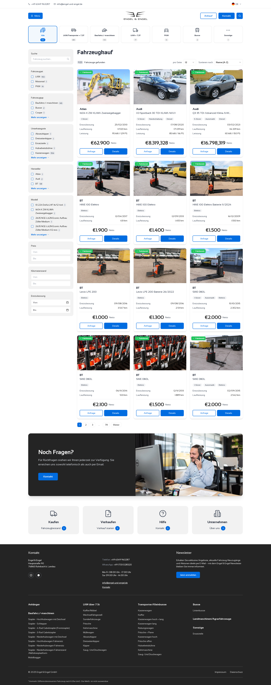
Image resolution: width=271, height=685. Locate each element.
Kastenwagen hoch (147, 637)
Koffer (141, 615)
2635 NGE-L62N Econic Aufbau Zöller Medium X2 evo (51, 228)
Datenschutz (236, 672)
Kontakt (226, 16)
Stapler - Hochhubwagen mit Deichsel (46, 619)
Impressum (220, 672)
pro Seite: (177, 62)
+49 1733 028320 (123, 564)
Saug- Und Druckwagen (95, 650)
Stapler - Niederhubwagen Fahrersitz (46, 645)
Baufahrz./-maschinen (48, 103)
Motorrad (41, 81)
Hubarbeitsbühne (45, 148)
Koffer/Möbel (90, 610)
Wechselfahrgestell (92, 615)
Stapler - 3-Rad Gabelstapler (42, 632)
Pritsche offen (145, 641)
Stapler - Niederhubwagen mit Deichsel (47, 637)
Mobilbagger (34, 657)
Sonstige (198, 627)
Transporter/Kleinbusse (152, 604)
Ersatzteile (41, 143)
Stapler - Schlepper (37, 623)
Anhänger (34, 604)
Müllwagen (88, 632)
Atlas (39, 174)
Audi (39, 179)
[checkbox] (32, 76)
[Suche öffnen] (239, 16)
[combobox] (189, 62)
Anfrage (91, 151)
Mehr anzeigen (39, 117)
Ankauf (208, 16)
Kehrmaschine (90, 628)
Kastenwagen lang (147, 623)
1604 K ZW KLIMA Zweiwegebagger (45, 211)
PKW (39, 86)
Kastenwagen (44, 153)
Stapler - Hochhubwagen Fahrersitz (45, 641)
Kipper (86, 645)
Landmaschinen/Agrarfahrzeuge (212, 619)
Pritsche (87, 623)
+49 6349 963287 (120, 559)
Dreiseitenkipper (44, 138)
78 (106, 425)
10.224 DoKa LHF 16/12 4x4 (50, 205)
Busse (39, 107)
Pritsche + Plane (146, 632)
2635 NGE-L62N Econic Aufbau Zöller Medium (51, 220)
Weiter (116, 425)
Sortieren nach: (206, 62)
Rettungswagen (146, 628)
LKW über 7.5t (91, 604)
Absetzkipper (43, 133)
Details (115, 151)
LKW (40, 76)
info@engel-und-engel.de (115, 583)
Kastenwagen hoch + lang (151, 619)
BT (38, 183)
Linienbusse (199, 610)
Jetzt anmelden (188, 575)
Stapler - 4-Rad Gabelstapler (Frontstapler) (49, 628)
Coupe (39, 112)
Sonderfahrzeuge (92, 619)
